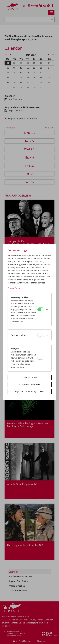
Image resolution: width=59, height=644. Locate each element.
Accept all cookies (29, 377)
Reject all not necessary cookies (29, 391)
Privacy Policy (14, 288)
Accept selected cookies (29, 384)
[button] (47, 309)
